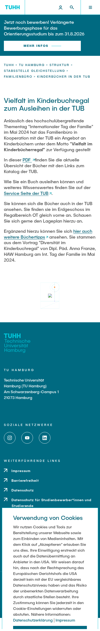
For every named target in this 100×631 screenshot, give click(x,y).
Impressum (65, 620)
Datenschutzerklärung (33, 620)
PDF (27, 159)
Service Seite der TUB (26, 193)
